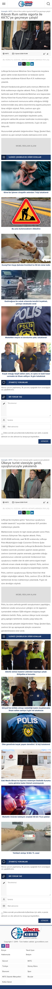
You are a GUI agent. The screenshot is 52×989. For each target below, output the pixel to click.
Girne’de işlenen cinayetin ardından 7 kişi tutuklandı (26, 192)
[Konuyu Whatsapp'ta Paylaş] (28, 64)
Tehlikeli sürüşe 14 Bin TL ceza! (26, 853)
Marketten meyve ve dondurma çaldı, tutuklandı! (26, 337)
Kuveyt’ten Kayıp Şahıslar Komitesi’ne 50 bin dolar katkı (26, 265)
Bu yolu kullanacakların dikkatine (26, 229)
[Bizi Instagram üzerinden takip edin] (7, 946)
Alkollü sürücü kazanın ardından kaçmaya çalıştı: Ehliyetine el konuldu (26, 673)
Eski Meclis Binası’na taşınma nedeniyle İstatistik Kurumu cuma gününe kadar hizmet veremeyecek (26, 781)
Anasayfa (4, 11)
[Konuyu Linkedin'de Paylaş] (32, 64)
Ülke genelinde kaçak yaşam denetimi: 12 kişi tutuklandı (26, 744)
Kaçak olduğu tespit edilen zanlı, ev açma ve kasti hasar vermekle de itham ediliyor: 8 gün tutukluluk (26, 375)
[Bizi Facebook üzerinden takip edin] (3, 946)
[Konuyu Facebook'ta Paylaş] (20, 64)
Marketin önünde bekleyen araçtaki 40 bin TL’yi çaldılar (26, 817)
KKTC (10, 11)
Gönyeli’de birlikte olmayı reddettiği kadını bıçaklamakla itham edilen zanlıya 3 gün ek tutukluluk (26, 709)
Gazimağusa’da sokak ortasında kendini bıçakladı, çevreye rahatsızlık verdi (26, 302)
